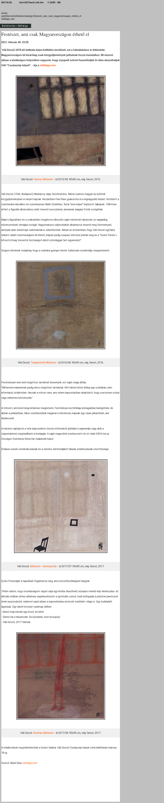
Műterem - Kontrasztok (43, 566)
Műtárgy (23, 26)
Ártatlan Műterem (43, 732)
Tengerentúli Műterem (43, 362)
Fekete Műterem (43, 179)
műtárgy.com (48, 65)
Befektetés (9, 26)
